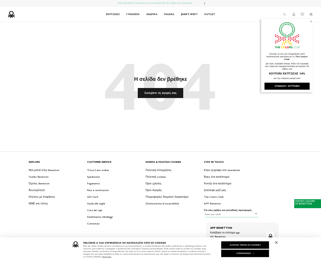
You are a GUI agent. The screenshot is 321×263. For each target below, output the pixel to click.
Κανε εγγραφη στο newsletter (222, 170)
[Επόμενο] (204, 3)
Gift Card (92, 196)
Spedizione (93, 176)
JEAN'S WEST (189, 14)
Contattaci (93, 223)
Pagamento (93, 183)
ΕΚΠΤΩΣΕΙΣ (113, 14)
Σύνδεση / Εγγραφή (287, 86)
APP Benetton (212, 203)
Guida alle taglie (96, 203)
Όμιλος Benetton (39, 183)
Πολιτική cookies (156, 176)
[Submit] (255, 213)
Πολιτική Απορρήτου (159, 170)
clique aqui (106, 256)
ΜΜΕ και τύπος (38, 203)
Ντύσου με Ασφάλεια (42, 196)
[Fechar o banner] (276, 242)
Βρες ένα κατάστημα (216, 176)
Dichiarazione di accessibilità (162, 203)
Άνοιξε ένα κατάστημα (217, 183)
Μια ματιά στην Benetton (44, 170)
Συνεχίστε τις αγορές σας (160, 93)
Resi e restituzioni (98, 190)
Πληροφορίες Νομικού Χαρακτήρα (167, 196)
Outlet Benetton (39, 176)
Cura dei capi (94, 210)
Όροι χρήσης (154, 183)
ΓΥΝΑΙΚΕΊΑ (133, 14)
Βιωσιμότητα (37, 190)
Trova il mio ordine (98, 170)
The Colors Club (214, 196)
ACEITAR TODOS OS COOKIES (245, 245)
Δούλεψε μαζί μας (215, 190)
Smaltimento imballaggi (100, 216)
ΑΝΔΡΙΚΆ (151, 14)
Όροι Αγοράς (154, 190)
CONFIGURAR (243, 253)
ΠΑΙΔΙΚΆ (169, 14)
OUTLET (209, 14)
